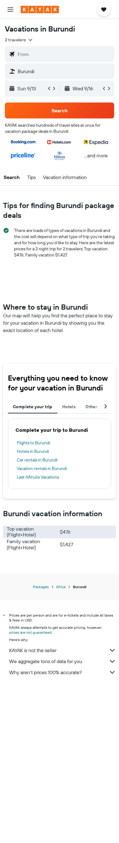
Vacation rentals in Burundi (42, 468)
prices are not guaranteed (30, 632)
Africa (61, 586)
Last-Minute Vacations (38, 477)
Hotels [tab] (69, 406)
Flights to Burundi (33, 443)
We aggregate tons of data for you (45, 661)
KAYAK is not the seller (32, 650)
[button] (10, 9)
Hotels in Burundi (33, 451)
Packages (41, 586)
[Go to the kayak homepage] (40, 9)
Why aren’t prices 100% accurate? (45, 672)
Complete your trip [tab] (32, 406)
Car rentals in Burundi (37, 460)
